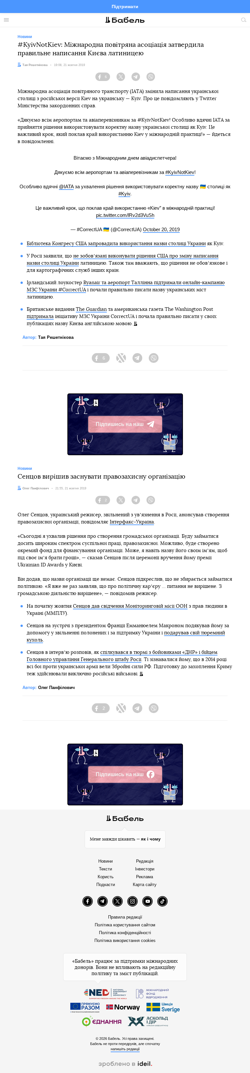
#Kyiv (124, 193)
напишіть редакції (125, 1049)
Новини (105, 861)
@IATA (66, 186)
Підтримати (125, 6)
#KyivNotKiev (179, 172)
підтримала (40, 316)
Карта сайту (145, 884)
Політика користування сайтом (125, 924)
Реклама (144, 876)
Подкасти (105, 884)
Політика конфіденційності (125, 932)
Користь (106, 876)
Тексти (105, 869)
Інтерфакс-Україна (132, 522)
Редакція (144, 861)
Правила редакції (125, 917)
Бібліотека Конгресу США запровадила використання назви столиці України (116, 243)
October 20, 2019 (161, 229)
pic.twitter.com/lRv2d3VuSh (125, 215)
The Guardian (91, 309)
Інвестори (144, 869)
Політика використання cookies (125, 940)
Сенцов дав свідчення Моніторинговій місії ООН (130, 606)
